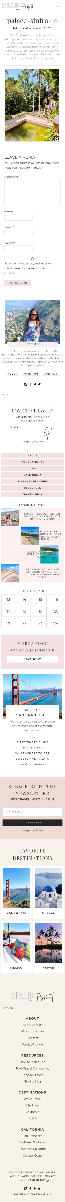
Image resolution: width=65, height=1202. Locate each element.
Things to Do (32, 747)
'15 (40, 599)
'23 (39, 623)
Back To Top (36, 1180)
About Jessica (32, 1025)
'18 (24, 611)
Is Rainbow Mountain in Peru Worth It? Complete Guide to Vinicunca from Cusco (42, 573)
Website (9, 243)
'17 (8, 611)
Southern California (32, 1149)
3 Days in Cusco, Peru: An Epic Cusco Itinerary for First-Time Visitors (42, 517)
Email (9, 227)
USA (32, 468)
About (12, 373)
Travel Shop (32, 494)
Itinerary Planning (32, 481)
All (32, 736)
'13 (8, 599)
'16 (55, 599)
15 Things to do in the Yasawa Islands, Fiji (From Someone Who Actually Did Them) (42, 535)
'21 (8, 623)
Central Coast (32, 1155)
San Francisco (32, 1136)
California (33, 475)
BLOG (32, 1118)
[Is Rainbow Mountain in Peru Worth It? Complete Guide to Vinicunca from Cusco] (11, 573)
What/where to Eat (32, 753)
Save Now (32, 659)
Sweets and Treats (32, 758)
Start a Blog (32, 1081)
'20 (55, 611)
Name (9, 211)
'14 (24, 599)
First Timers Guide (32, 742)
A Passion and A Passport (18, 5)
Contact (51, 373)
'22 (23, 623)
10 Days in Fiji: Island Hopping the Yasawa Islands (42, 554)
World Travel (33, 1099)
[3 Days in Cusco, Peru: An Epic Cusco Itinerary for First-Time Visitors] (11, 517)
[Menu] (58, 5)
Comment (11, 176)
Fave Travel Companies (32, 1068)
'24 (55, 623)
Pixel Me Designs (40, 1193)
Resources (32, 488)
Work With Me (32, 1044)
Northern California (32, 1142)
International (32, 462)
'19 (40, 611)
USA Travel (32, 1105)
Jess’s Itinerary (32, 764)
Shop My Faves (32, 1075)
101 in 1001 (30, 373)
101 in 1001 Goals (32, 1031)
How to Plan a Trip (33, 1062)
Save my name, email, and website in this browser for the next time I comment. (29, 268)
